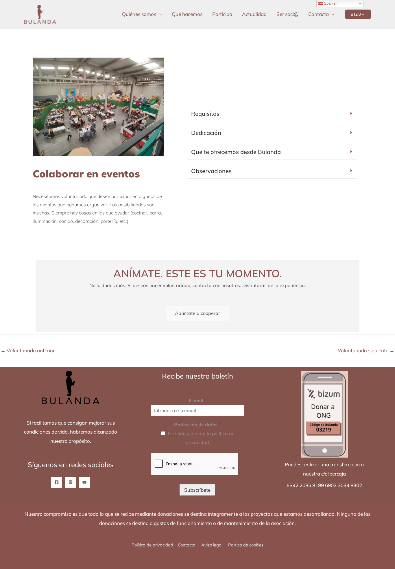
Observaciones (211, 171)
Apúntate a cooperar (197, 313)
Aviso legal (212, 545)
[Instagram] (70, 482)
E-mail (197, 400)
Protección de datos (197, 424)
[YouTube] (84, 482)
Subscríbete (197, 490)
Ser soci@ (287, 14)
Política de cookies (245, 545)
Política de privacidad (152, 545)
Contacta (318, 14)
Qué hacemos (187, 14)
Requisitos (205, 113)
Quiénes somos (139, 14)
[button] (358, 14)
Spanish (330, 3)
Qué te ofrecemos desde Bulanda (236, 151)
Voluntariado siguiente (366, 350)
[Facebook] (56, 482)
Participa (222, 14)
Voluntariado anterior (28, 350)
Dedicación (206, 132)
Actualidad (254, 14)
